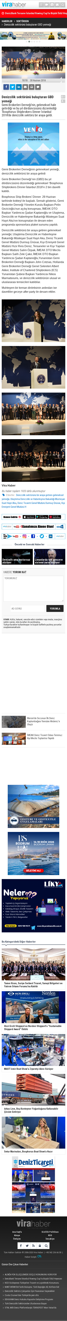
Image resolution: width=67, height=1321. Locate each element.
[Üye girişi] (40, 1245)
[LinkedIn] (19, 87)
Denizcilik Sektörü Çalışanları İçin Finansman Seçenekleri (30, 1291)
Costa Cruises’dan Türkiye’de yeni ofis (22, 1295)
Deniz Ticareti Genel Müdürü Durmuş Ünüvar (39, 503)
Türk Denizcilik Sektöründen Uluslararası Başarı (26, 1303)
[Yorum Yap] (38, 87)
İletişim (17, 1238)
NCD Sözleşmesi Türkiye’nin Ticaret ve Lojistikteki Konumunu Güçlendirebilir (30, 1283)
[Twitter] (12, 87)
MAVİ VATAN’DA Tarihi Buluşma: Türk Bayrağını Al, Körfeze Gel (32, 1287)
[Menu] (41, 4)
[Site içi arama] (62, 4)
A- (63, 101)
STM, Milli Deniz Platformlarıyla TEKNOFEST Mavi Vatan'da (30, 1307)
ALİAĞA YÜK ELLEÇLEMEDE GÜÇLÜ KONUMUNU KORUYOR (31, 1274)
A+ (63, 96)
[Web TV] (46, 4)
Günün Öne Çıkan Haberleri (15, 1264)
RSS (50, 1235)
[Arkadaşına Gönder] (25, 87)
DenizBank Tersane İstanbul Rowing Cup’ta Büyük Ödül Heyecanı (33, 1278)
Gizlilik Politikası (50, 1232)
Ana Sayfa (17, 1232)
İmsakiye (50, 1238)
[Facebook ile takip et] (21, 1245)
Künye (17, 1235)
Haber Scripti (30, 1257)
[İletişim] (57, 4)
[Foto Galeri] (52, 4)
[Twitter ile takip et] (27, 1245)
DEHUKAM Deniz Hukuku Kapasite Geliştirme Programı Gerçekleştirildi (27, 1299)
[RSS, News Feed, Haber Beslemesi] (33, 1245)
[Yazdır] (31, 87)
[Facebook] (6, 87)
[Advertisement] (33, 676)
